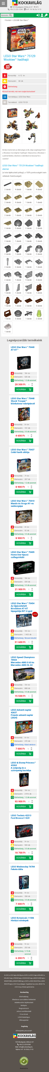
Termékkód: (12, 102)
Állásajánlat (23, 1020)
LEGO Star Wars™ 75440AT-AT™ (22, 348)
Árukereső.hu (24, 1068)
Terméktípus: (13, 97)
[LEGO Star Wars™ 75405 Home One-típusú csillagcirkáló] (24, 568)
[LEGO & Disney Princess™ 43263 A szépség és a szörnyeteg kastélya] (24, 780)
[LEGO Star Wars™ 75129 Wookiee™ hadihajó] (24, 38)
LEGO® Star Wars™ (21, 20)
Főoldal (8, 20)
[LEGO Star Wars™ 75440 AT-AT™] (24, 363)
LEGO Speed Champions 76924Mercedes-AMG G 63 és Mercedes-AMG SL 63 (23, 661)
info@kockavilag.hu (26, 1047)
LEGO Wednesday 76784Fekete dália (23, 867)
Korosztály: (12, 75)
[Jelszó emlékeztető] (46, 16)
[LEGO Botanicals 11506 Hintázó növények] (24, 934)
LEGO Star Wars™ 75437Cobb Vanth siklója (22, 450)
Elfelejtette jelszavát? (24, 1031)
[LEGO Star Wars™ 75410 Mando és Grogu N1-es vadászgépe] (24, 517)
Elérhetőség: (12, 87)
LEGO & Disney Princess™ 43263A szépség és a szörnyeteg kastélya (23, 766)
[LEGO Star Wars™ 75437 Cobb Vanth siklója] (24, 465)
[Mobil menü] (3, 3)
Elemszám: (12, 81)
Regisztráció (24, 1008)
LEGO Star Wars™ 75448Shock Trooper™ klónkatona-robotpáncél (23, 401)
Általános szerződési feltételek (24, 999)
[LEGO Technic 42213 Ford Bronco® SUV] (24, 831)
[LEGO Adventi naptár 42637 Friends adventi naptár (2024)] (24, 727)
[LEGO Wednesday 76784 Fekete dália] (24, 882)
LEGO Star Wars (24, 97)
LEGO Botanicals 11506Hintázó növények (22, 919)
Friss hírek (24, 1014)
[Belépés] (38, 16)
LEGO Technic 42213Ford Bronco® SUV (21, 816)
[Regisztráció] (42, 16)
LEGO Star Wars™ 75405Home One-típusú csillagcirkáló (22, 555)
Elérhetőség (23, 997)
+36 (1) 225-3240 (16, 9)
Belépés (24, 1005)
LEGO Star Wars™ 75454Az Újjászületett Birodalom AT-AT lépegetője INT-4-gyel (22, 607)
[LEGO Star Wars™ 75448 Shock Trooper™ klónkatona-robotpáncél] (24, 414)
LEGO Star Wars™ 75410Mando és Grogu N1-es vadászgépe (22, 503)
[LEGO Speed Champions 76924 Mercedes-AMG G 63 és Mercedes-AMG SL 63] (24, 675)
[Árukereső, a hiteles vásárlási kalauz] (24, 1065)
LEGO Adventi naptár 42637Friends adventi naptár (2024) (22, 714)
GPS (37, 7)
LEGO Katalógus (24, 1017)
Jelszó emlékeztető (23, 1011)
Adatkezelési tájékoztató (24, 1002)
